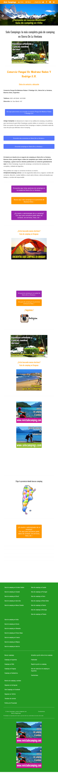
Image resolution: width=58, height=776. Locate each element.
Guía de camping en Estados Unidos (14, 587)
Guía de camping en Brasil (12, 596)
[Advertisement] (29, 273)
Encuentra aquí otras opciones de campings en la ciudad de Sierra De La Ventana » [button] (29, 189)
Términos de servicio (10, 698)
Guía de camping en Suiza (38, 596)
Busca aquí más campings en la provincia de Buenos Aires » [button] (29, 200)
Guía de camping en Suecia (38, 605)
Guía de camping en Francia (12, 637)
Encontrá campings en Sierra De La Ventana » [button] (29, 146)
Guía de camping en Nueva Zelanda (14, 605)
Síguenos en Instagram (11, 685)
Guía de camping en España (38, 587)
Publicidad (34, 660)
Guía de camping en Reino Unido (40, 601)
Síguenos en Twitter (10, 694)
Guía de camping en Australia (13, 601)
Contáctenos (34, 675)
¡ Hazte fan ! (38, 2)
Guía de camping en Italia (12, 619)
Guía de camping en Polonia (38, 614)
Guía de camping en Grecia (12, 624)
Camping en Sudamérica (11, 673)
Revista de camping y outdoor (13, 680)
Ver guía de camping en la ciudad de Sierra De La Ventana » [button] (29, 294)
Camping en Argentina (11, 660)
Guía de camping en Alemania (13, 628)
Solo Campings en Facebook (12, 689)
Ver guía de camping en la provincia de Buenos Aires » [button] (29, 302)
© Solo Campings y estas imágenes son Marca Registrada (16, 712)
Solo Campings (10, 2)
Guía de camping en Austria (12, 646)
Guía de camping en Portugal (39, 592)
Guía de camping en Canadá (12, 592)
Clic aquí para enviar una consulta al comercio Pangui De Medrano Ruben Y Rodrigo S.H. (29, 112)
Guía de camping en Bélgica (12, 642)
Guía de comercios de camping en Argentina (40, 670)
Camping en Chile (9, 664)
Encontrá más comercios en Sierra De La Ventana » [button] (29, 138)
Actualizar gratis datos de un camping (41, 655)
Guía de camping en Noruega (39, 610)
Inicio (21, 2)
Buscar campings (9, 655)
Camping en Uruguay (10, 669)
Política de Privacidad (11, 703)
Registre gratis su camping (38, 664)
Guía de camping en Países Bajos (14, 633)
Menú (29, 2)
